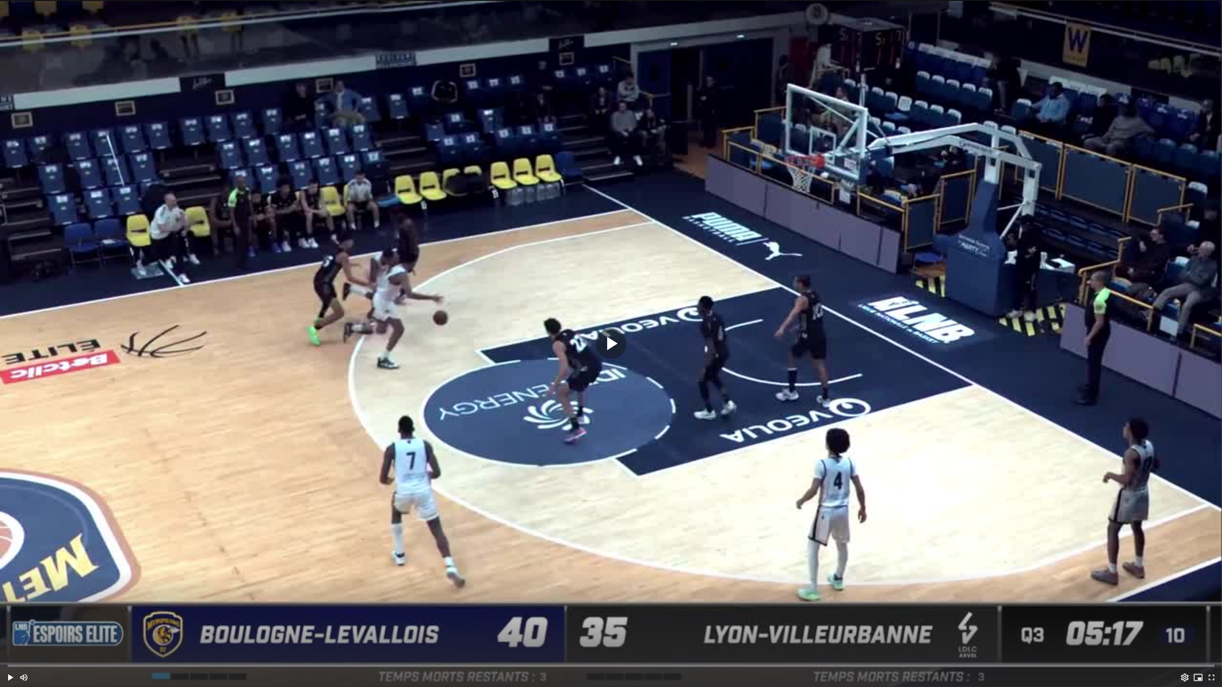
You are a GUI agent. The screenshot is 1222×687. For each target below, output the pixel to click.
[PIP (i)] (1198, 677)
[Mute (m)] (24, 677)
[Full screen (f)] (1211, 677)
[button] (10, 677)
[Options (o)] (1184, 677)
